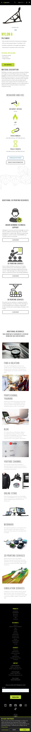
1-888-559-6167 (17, 673)
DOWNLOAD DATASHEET (15, 158)
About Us (15, 625)
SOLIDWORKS (15, 611)
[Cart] (29, 2)
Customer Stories (15, 637)
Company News (15, 634)
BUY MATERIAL (8, 64)
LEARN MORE (15, 240)
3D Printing (15, 650)
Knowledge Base (15, 640)
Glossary (15, 639)
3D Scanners (15, 615)
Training (15, 644)
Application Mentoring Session (15, 626)
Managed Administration (15, 657)
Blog (3, 409)
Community (15, 632)
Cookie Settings (5, 729)
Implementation (15, 656)
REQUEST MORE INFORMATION (15, 162)
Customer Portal (15, 636)
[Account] (27, 2)
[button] (21, 2)
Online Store (5, 473)
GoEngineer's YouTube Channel (9, 442)
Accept (24, 729)
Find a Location (15, 678)
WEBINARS (4, 504)
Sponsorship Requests (15, 679)
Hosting (15, 654)
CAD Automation (15, 651)
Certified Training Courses (8, 375)
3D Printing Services (7, 536)
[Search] (15, 2)
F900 (15, 30)
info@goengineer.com (17, 668)
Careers (15, 631)
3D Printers (15, 614)
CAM (15, 617)
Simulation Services (7, 568)
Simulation (15, 659)
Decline (14, 729)
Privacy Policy (4, 727)
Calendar (15, 629)
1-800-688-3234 (17, 667)
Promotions (15, 619)
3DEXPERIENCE (15, 612)
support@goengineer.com (17, 675)
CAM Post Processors (15, 653)
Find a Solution (5, 343)
